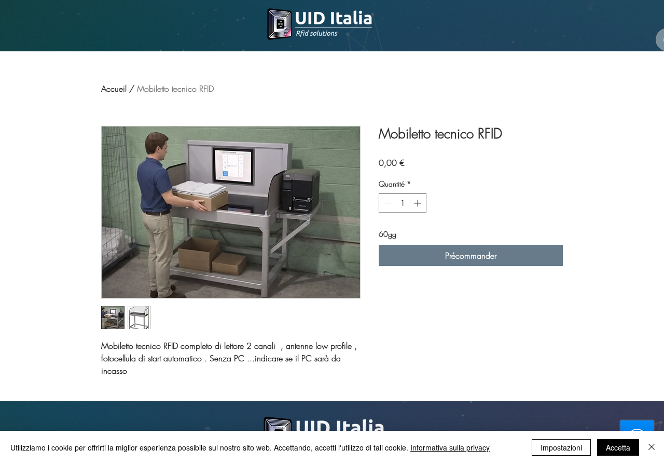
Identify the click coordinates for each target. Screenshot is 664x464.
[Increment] (418, 203)
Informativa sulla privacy (450, 447)
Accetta (618, 447)
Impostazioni (561, 447)
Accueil (114, 88)
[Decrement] (386, 203)
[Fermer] (651, 447)
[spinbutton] (402, 203)
